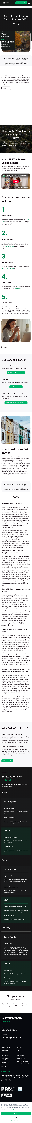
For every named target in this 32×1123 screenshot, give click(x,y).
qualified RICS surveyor (7, 268)
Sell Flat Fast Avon (16, 387)
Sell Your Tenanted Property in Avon (16, 402)
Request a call (7, 347)
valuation (15, 243)
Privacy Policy (10, 1109)
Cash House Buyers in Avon (16, 373)
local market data (9, 246)
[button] (29, 3)
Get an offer (6, 88)
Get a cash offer (7, 761)
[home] (5, 2)
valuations (18, 288)
